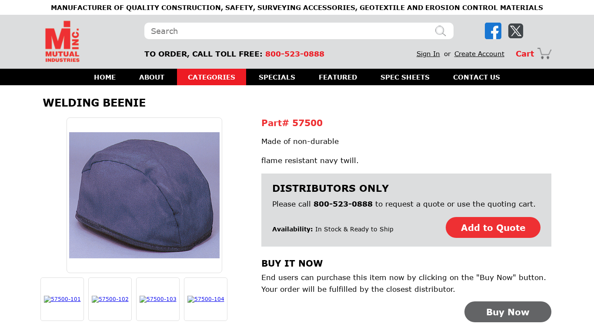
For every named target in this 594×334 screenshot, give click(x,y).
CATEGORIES (211, 77)
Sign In (428, 53)
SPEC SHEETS (405, 77)
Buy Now (508, 312)
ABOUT (151, 77)
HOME (105, 77)
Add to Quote (493, 227)
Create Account (479, 53)
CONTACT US (476, 77)
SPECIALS (277, 77)
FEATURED (338, 77)
